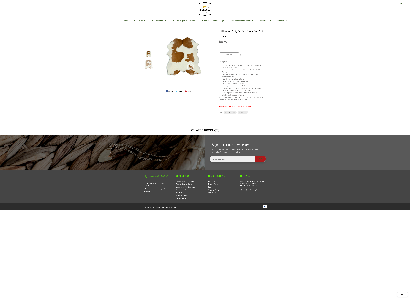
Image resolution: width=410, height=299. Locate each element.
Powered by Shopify (171, 207)
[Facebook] (246, 190)
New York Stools (158, 21)
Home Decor (264, 21)
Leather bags (282, 21)
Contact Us (212, 193)
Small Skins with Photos (241, 21)
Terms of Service (182, 195)
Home (125, 21)
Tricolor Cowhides (182, 190)
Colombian (242, 112)
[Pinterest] (251, 190)
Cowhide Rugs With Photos (184, 21)
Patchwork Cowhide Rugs (213, 21)
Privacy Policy (213, 184)
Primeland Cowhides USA (156, 207)
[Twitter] (241, 190)
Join (261, 159)
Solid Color (180, 193)
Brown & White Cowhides (185, 187)
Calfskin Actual (230, 112)
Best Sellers (139, 21)
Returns (211, 187)
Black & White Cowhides (185, 181)
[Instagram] (256, 190)
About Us (211, 181)
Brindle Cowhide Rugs (184, 184)
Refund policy (181, 198)
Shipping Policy (213, 190)
